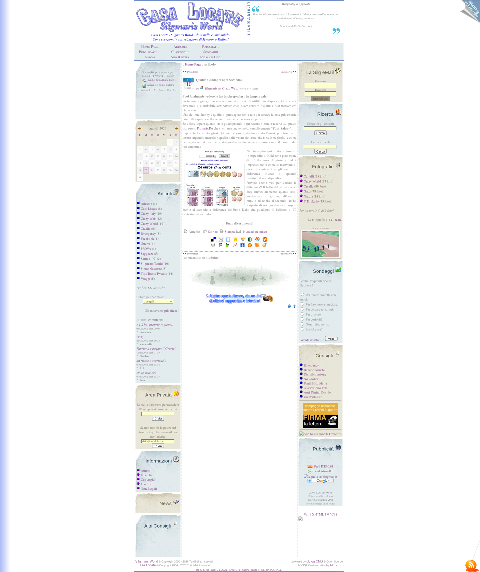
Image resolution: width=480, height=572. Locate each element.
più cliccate (334, 219)
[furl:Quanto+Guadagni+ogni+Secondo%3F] (265, 240)
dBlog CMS (314, 561)
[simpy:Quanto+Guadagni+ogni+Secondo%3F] (243, 240)
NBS (333, 565)
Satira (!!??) (148, 258)
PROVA (146, 248)
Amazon (146, 203)
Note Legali (149, 488)
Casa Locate (149, 208)
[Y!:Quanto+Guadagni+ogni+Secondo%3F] (235, 246)
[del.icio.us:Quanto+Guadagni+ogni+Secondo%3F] (213, 240)
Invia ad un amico (254, 231)
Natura (308, 196)
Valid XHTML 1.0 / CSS (320, 514)
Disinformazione (315, 374)
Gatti (307, 191)
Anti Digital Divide (317, 392)
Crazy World (149, 223)
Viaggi (145, 278)
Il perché (146, 475)
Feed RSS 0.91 (323, 466)
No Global (311, 378)
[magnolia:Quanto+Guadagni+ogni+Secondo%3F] (250, 246)
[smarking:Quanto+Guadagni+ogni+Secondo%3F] (242, 246)
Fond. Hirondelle (315, 383)
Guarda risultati (310, 340)
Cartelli (309, 176)
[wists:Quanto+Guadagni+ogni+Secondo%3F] (236, 240)
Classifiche (180, 51)
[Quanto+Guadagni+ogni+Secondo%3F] (257, 246)
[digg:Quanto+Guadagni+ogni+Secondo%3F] (221, 240)
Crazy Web (148, 218)
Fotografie (210, 46)
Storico (212, 231)
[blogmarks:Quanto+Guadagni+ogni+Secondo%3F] (228, 246)
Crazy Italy (148, 213)
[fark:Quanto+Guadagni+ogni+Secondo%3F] (220, 246)
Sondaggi (210, 51)
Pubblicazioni (149, 51)
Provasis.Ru (205, 128)
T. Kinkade (311, 201)
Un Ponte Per (313, 396)
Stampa (229, 231)
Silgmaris (210, 88)
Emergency (148, 233)
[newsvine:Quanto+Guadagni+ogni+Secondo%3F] (250, 240)
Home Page (149, 46)
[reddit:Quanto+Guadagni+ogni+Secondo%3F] (213, 246)
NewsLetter (180, 56)
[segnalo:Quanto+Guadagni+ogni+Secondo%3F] (264, 246)
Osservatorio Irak (315, 388)
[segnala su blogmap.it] (320, 476)
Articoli (180, 46)
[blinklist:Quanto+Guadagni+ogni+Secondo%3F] (257, 240)
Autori (149, 56)
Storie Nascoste (151, 268)
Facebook (147, 238)
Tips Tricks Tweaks (154, 273)
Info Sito (146, 484)
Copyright (148, 479)
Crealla (145, 228)
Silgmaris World (152, 263)
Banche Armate (314, 370)
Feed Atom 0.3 (323, 471)
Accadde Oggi (211, 56)
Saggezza (147, 253)
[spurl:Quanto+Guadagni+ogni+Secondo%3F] (228, 240)
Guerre (145, 243)
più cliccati (172, 310)
